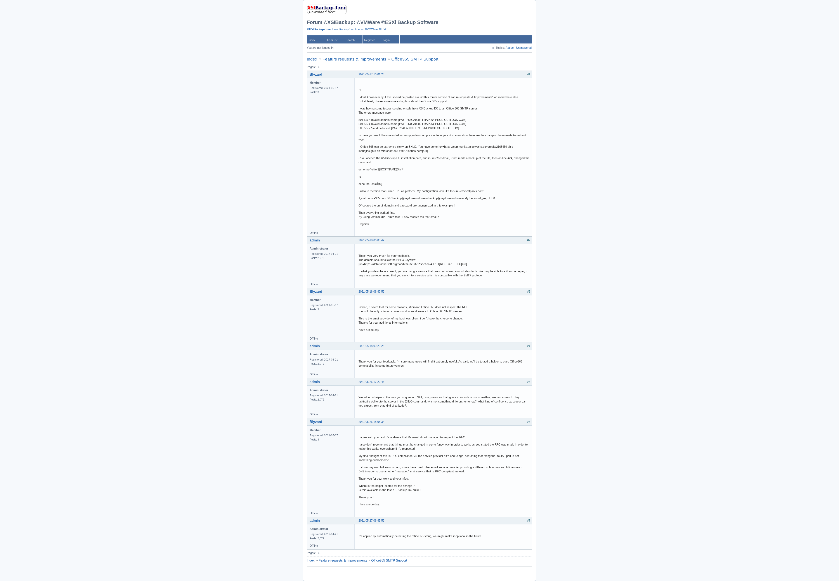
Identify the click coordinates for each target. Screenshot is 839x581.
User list (332, 40)
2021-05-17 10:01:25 (371, 74)
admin (315, 240)
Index (312, 40)
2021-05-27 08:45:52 (371, 520)
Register (369, 40)
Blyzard (316, 74)
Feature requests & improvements (354, 59)
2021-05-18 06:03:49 (371, 240)
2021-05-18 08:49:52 (371, 291)
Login (386, 40)
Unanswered (524, 47)
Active (510, 47)
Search (350, 40)
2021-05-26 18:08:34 (371, 421)
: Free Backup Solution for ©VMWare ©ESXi (347, 29)
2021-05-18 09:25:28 (371, 346)
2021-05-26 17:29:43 (371, 381)
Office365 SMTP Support (414, 59)
